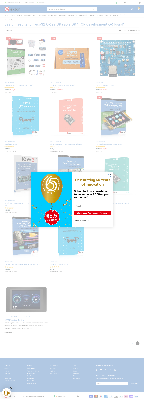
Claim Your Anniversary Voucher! (92, 212)
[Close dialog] (110, 174)
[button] (6, 392)
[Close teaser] (11, 388)
